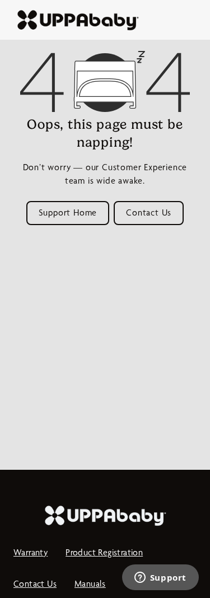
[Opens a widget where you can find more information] (160, 578)
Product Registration (104, 552)
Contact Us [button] (148, 212)
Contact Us (35, 583)
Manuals (90, 583)
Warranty (30, 552)
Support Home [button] (68, 212)
